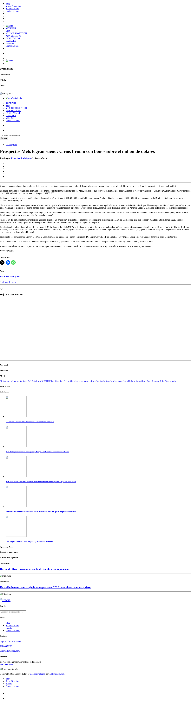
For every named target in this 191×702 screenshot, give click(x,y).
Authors (16, 381)
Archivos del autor (8, 282)
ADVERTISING (13, 36)
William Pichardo (37, 674)
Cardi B (30, 381)
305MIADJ (11, 28)
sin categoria (11, 144)
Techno (162, 381)
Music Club (69, 381)
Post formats (119, 381)
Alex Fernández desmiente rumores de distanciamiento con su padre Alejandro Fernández (41, 482)
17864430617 (6, 646)
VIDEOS (10, 43)
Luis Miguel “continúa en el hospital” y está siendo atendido (29, 541)
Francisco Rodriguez (21, 158)
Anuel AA (9, 381)
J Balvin (56, 381)
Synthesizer (156, 381)
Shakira (143, 381)
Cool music (37, 381)
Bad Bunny (23, 381)
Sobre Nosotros (12, 8)
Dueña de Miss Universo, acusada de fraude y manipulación (34, 569)
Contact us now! (13, 11)
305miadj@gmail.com (10, 651)
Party (112, 381)
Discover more (6, 664)
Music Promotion (13, 6)
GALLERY (11, 41)
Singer (149, 381)
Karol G (62, 381)
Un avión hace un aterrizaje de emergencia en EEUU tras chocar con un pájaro (45, 587)
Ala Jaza (3, 381)
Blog (8, 3)
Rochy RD (127, 381)
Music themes (78, 381)
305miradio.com (57, 674)
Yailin (174, 381)
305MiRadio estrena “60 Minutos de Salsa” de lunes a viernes (30, 422)
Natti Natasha (100, 381)
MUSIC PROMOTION (16, 33)
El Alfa (50, 381)
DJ (42, 381)
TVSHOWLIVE (13, 38)
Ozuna (108, 381)
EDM (46, 381)
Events (9, 628)
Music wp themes (90, 381)
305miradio (17, 98)
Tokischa (168, 381)
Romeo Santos (136, 381)
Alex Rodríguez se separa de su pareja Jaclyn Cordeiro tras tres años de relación (37, 452)
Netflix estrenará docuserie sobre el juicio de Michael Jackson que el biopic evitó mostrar (41, 511)
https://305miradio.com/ (10, 641)
